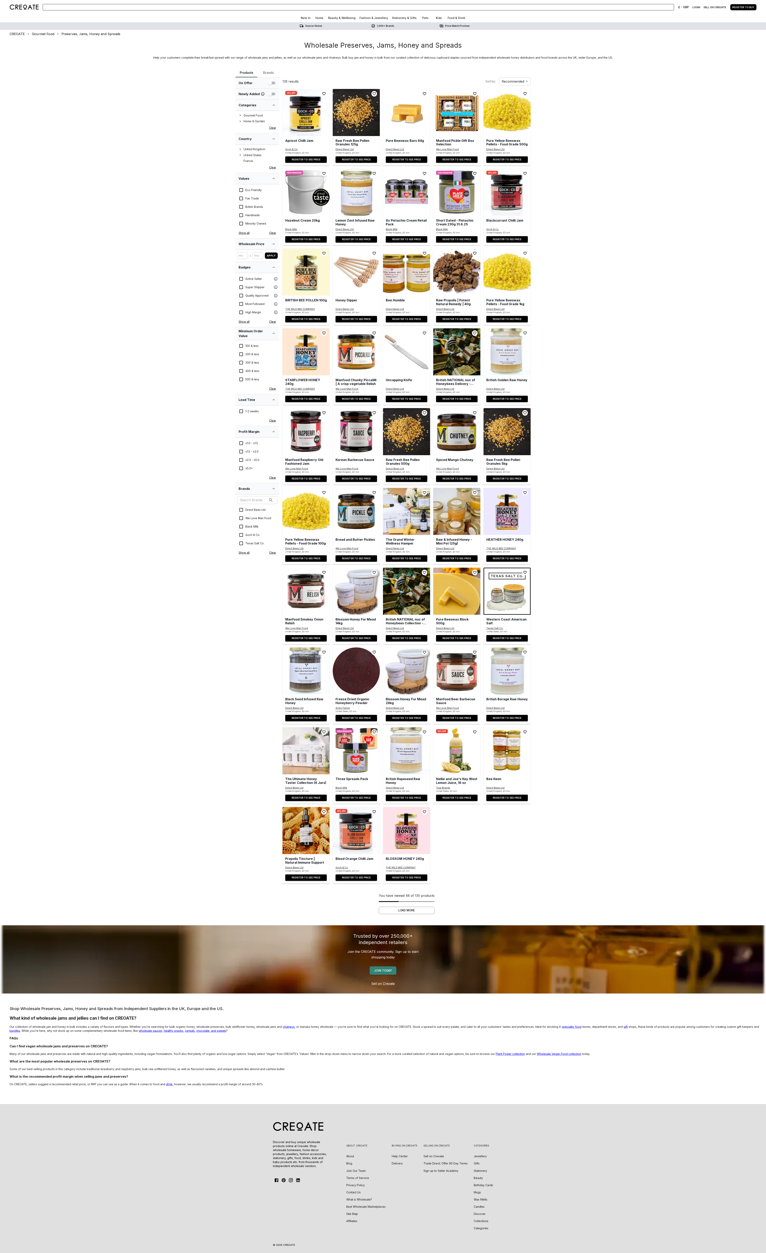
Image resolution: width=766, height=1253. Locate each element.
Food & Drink (456, 18)
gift (626, 1026)
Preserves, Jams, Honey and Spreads (90, 34)
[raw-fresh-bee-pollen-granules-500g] (406, 431)
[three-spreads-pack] (356, 750)
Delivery (397, 1163)
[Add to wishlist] (324, 94)
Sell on (433, 1156)
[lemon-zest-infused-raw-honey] (356, 192)
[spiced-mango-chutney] (456, 431)
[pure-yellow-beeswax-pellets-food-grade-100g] (306, 511)
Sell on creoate (715, 7)
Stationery (480, 1170)
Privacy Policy (355, 1185)
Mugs (477, 1192)
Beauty (478, 1178)
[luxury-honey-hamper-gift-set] (406, 511)
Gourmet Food (43, 34)
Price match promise (457, 25)
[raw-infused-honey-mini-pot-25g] (456, 511)
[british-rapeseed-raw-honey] (406, 750)
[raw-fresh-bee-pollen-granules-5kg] (507, 431)
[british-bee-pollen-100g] (306, 272)
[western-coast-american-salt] (507, 591)
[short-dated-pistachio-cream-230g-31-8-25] (456, 192)
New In (306, 18)
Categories (481, 1228)
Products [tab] (246, 73)
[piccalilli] (356, 351)
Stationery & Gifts (404, 18)
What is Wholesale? (359, 1199)
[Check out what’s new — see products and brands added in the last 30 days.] (263, 94)
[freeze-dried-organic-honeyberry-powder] (356, 671)
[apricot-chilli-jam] (306, 112)
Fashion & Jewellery (373, 18)
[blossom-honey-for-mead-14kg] (356, 591)
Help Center (400, 1156)
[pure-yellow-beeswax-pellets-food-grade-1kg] (507, 272)
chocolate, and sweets (211, 1030)
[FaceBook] (276, 1180)
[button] (306, 112)
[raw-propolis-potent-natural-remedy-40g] (456, 272)
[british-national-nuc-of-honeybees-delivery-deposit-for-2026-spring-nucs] (456, 351)
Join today (383, 970)
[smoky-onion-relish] (306, 591)
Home (319, 18)
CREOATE (17, 34)
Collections (481, 1221)
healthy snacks (173, 1030)
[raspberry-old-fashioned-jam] (306, 431)
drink (169, 1084)
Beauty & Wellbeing (341, 18)
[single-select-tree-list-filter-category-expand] (274, 105)
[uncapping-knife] (406, 351)
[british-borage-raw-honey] (507, 671)
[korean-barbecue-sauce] (356, 431)
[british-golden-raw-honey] (507, 351)
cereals (190, 1030)
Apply (271, 255)
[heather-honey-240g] (507, 511)
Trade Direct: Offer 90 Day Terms (445, 1163)
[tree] (257, 118)
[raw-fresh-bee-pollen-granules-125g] (356, 112)
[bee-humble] (406, 272)
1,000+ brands (385, 25)
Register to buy (743, 7)
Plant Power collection (510, 1054)
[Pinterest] (284, 1180)
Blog (349, 1163)
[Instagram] (291, 1180)
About (350, 1156)
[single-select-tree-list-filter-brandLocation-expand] (274, 139)
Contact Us (353, 1192)
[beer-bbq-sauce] (456, 671)
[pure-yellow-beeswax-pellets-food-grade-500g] (507, 112)
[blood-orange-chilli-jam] (356, 830)
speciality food (571, 1026)
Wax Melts (480, 1199)
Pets (425, 18)
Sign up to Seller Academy (440, 1170)
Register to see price (306, 159)
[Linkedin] (298, 1180)
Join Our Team (356, 1170)
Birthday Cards (483, 1185)
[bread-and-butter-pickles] (356, 511)
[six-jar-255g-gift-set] (306, 750)
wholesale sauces (150, 1030)
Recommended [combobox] (513, 81)
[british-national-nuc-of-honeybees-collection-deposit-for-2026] (406, 591)
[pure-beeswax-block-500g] (456, 591)
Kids (439, 18)
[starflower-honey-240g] (306, 351)
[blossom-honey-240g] (406, 830)
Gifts (477, 1163)
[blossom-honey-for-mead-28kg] (406, 671)
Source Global (313, 25)
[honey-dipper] (356, 272)
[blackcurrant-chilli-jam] (507, 192)
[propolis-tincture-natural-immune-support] (306, 830)
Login (696, 7)
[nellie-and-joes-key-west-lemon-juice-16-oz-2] (456, 750)
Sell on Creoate (383, 984)
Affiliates (351, 1221)
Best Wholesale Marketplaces (366, 1206)
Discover (480, 1214)
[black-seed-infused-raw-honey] (306, 671)
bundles (15, 1030)
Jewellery (480, 1156)
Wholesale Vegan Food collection (559, 1054)
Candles (479, 1206)
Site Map (352, 1214)
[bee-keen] (507, 750)
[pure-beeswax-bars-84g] (406, 112)
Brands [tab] (268, 73)
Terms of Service (357, 1178)
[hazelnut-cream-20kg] (306, 192)
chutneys (289, 1026)
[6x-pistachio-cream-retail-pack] (406, 192)
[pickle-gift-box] (456, 112)
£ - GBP (683, 7)
